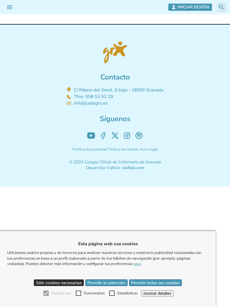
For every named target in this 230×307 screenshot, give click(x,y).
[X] (115, 135)
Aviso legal (149, 149)
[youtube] (91, 135)
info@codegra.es (91, 103)
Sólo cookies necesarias (59, 282)
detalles (157, 293)
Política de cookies (123, 149)
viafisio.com (133, 168)
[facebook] (103, 135)
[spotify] (139, 135)
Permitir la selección (106, 282)
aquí (137, 264)
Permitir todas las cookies (155, 282)
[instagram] (127, 135)
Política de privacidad (89, 149)
